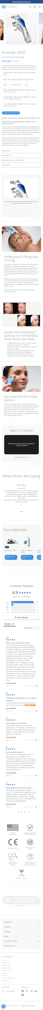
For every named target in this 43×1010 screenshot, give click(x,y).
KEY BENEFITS (6, 155)
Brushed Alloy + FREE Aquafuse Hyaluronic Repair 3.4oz (20, 73)
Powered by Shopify (28, 1006)
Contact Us (5, 973)
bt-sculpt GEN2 (11, 683)
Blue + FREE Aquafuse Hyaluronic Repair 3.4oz (18, 79)
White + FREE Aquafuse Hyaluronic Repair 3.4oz (19, 67)
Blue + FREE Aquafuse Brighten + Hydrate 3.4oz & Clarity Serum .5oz (20, 105)
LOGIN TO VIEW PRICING (11, 113)
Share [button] (11, 686)
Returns (4, 975)
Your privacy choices (8, 978)
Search (4, 960)
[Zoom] (34, 41)
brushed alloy (16, 85)
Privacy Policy (6, 963)
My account (5, 980)
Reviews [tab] (8, 624)
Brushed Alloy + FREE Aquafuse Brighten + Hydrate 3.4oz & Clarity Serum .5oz (20, 98)
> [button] (28, 811)
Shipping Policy (6, 968)
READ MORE (6, 151)
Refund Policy (6, 965)
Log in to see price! (10, 557)
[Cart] (34, 6)
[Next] (37, 217)
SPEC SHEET (6, 165)
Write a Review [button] (22, 617)
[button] (37, 686)
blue (26, 85)
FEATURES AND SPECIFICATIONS (13, 160)
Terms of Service (7, 970)
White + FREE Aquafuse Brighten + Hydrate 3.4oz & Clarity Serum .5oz (20, 91)
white (5, 85)
